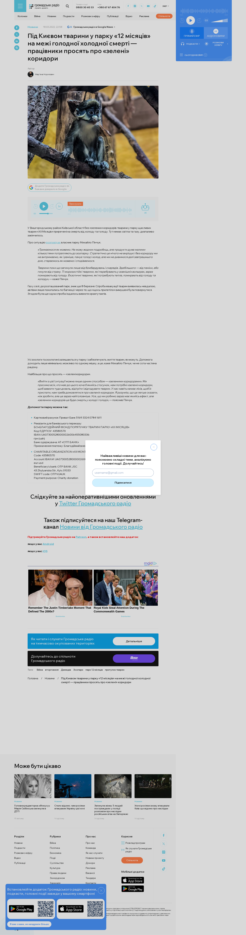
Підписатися (123, 482)
